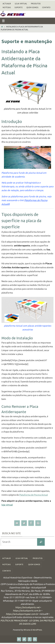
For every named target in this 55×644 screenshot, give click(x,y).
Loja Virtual (21, 3)
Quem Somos (32, 7)
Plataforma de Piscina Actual (33, 494)
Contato (46, 7)
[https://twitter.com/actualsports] (24, 523)
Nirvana (26, 630)
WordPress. (37, 630)
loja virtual (7, 505)
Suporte (19, 7)
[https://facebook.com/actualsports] (31, 523)
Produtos (36, 3)
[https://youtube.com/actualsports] (17, 523)
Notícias (7, 7)
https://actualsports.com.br (27, 610)
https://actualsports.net (27, 607)
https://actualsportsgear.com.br (22, 614)
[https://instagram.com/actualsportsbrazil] (38, 523)
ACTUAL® (7, 3)
